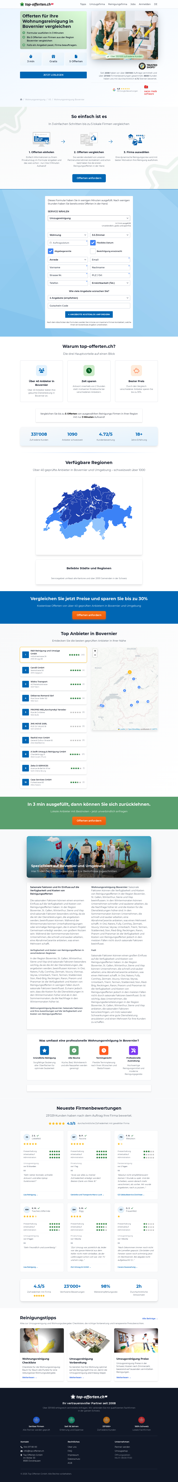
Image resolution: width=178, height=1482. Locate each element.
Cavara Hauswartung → (128, 1267)
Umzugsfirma (97, 4)
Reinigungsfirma (117, 4)
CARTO (154, 729)
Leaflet (122, 729)
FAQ (70, 1451)
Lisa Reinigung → (31, 1195)
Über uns (72, 1447)
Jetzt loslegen (53, 75)
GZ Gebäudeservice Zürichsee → (131, 1195)
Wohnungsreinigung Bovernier (69, 99)
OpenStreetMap (134, 729)
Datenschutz (74, 1459)
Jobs (133, 4)
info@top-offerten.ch (34, 1451)
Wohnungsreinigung (35, 99)
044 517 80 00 (30, 1447)
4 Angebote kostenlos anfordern (89, 314)
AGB (70, 1463)
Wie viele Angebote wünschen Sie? (89, 291)
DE (155, 4)
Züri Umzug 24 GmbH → (81, 1267)
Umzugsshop (121, 1451)
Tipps (83, 4)
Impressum (73, 1455)
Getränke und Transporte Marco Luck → (87, 1195)
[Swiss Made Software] (150, 90)
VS (49, 99)
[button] (130, 672)
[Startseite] (21, 99)
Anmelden (145, 4)
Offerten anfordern (89, 178)
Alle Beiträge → (150, 1318)
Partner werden (122, 1447)
